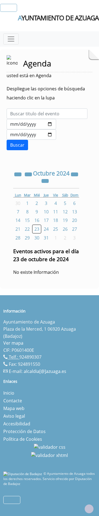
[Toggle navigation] (11, 39)
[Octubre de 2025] (74, 174)
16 (36, 220)
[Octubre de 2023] (18, 174)
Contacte (12, 401)
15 (27, 220)
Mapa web (13, 408)
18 (55, 220)
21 (17, 229)
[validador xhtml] (49, 455)
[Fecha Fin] (31, 134)
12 (65, 212)
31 (46, 238)
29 (27, 238)
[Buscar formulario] (17, 145)
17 (46, 220)
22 (27, 229)
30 (36, 238)
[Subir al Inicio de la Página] (89, 508)
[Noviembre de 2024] (45, 180)
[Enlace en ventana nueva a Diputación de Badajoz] (23, 473)
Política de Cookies (22, 439)
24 (46, 229)
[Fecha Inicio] (31, 124)
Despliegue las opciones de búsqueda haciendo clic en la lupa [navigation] (46, 93)
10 (46, 212)
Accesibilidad (16, 424)
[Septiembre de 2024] (29, 174)
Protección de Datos (24, 431)
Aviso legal (14, 416)
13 (74, 212)
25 (55, 229)
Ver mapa (13, 343)
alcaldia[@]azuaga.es (45, 371)
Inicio (8, 393)
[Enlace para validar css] (49, 447)
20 (74, 220)
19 (65, 220)
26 (65, 229)
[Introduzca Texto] (47, 113)
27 (74, 229)
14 (17, 220)
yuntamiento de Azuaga (58, 18)
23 (36, 229)
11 (55, 212)
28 (17, 238)
